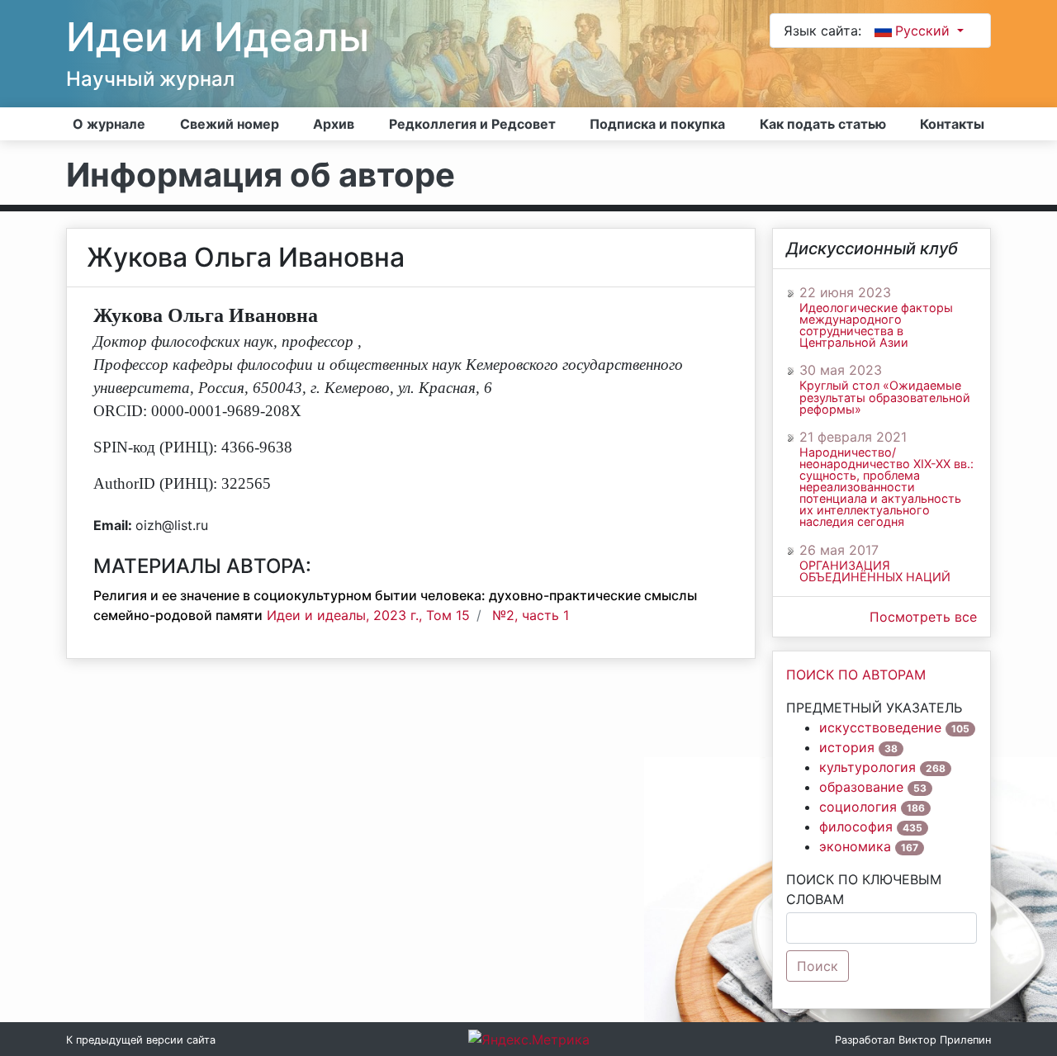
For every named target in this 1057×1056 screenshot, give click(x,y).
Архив (333, 124)
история (847, 747)
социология (858, 806)
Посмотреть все (923, 617)
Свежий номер (229, 124)
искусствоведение (880, 727)
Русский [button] (924, 30)
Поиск (817, 966)
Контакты (952, 124)
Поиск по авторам (856, 674)
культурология (867, 767)
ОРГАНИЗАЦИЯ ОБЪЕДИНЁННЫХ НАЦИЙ (874, 571)
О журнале (109, 124)
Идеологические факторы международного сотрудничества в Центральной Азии (876, 325)
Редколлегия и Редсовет (472, 124)
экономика (855, 846)
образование (861, 787)
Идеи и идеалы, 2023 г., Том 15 (368, 615)
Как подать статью (823, 124)
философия (856, 826)
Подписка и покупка (657, 124)
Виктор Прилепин (944, 1040)
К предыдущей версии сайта (141, 1040)
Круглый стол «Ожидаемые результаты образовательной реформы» (884, 397)
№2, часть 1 (530, 615)
